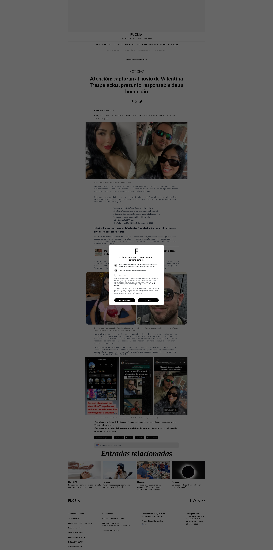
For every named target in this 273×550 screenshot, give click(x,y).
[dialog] (136, 275)
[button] (136, 275)
